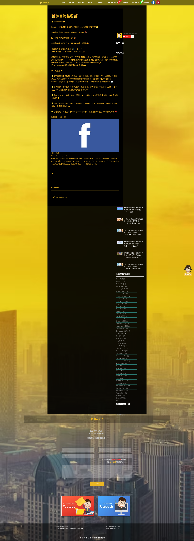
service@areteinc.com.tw (117, 528)
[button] (81, 2)
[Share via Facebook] (52, 174)
